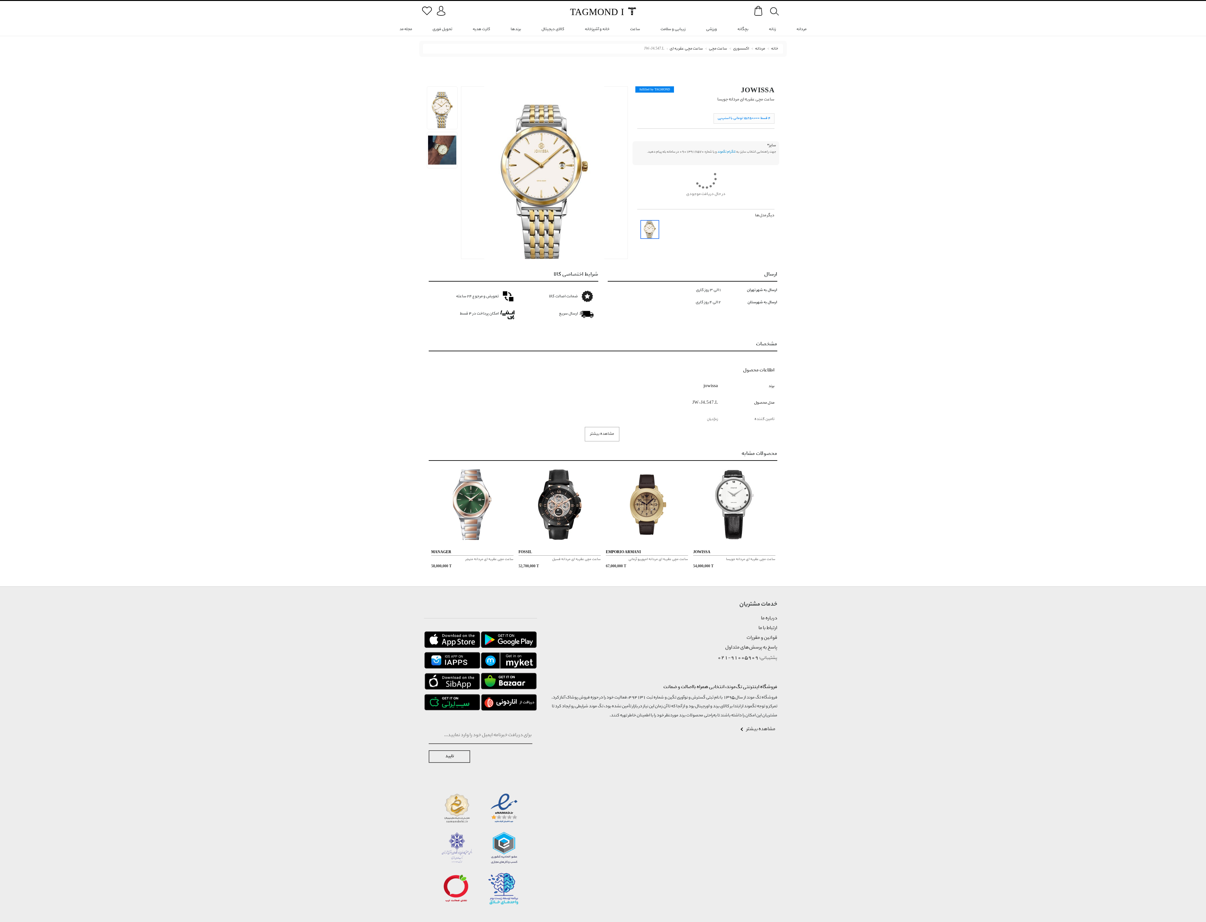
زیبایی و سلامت (673, 29)
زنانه (772, 29)
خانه (774, 49)
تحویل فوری (442, 29)
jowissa (757, 90)
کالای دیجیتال (552, 29)
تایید (449, 756)
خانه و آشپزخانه (597, 29)
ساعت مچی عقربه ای (686, 49)
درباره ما (769, 618)
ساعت (635, 29)
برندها (516, 29)
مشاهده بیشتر (602, 434)
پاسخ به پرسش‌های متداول (751, 647)
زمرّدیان (712, 419)
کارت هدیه (481, 29)
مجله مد (405, 29)
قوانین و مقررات (762, 638)
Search (771, 11)
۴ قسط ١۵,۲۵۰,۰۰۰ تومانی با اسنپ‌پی (744, 118)
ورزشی (711, 29)
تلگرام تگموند (726, 151)
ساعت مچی (718, 49)
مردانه (801, 29)
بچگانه (742, 29)
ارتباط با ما (767, 628)
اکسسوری (741, 49)
